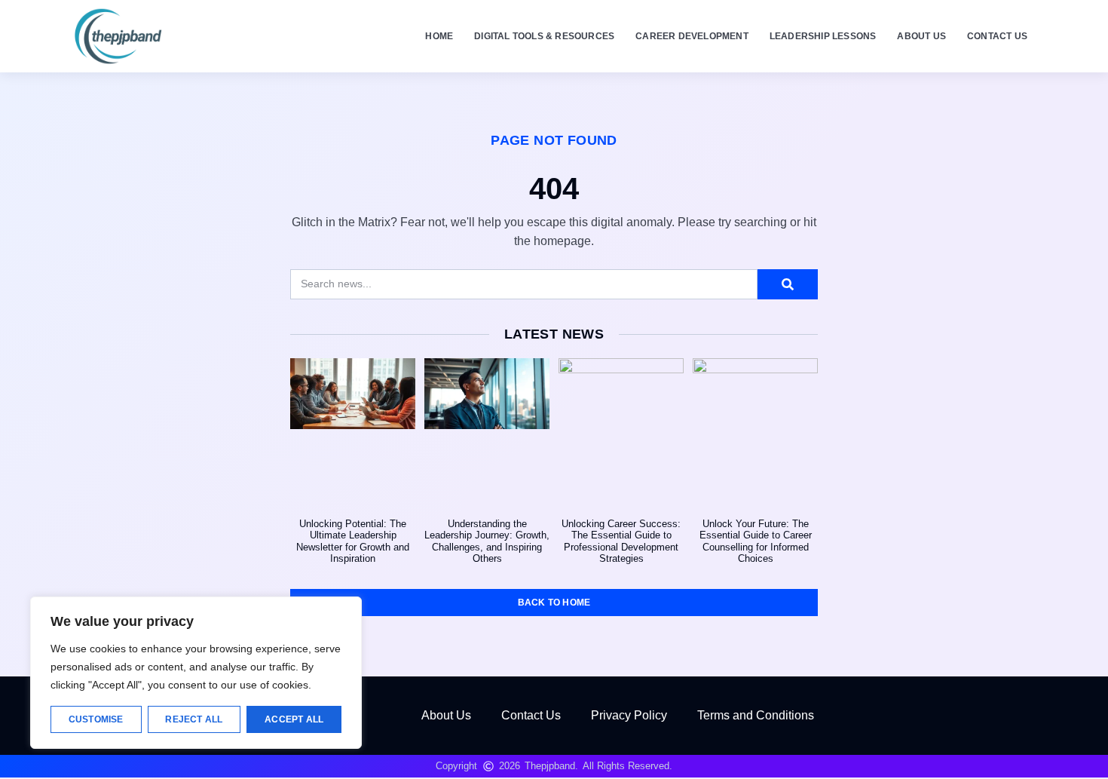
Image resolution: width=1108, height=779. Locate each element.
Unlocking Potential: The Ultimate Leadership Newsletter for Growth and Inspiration (352, 541)
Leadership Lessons (823, 36)
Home (439, 36)
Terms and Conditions (755, 715)
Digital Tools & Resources (544, 36)
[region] (196, 673)
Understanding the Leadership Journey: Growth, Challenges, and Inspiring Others (486, 541)
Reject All (193, 719)
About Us (921, 36)
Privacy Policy (629, 715)
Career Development (691, 36)
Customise (96, 719)
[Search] (788, 284)
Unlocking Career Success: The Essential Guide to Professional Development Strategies (621, 541)
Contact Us (997, 36)
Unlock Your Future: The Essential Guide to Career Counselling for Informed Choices (755, 541)
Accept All (294, 719)
